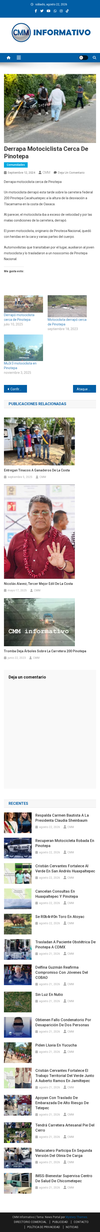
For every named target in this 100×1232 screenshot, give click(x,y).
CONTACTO (81, 1222)
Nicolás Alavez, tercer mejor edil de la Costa (38, 584)
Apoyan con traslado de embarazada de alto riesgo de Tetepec (62, 1103)
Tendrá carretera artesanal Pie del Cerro (64, 1128)
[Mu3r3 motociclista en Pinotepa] (23, 347)
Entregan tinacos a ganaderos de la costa (37, 470)
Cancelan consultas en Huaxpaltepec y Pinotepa (56, 894)
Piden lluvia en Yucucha (56, 1045)
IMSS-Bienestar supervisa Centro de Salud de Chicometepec (63, 1178)
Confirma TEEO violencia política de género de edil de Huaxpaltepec (18, 389)
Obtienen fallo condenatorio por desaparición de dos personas (63, 1022)
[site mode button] (83, 57)
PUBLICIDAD (60, 1222)
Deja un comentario (71, 172)
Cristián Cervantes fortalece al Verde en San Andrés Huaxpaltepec (65, 868)
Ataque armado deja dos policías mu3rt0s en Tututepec (86, 389)
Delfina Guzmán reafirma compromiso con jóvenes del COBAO (61, 972)
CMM (46, 172)
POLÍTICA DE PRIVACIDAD (43, 1227)
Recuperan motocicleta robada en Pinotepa (64, 843)
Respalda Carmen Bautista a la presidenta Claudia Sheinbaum (62, 818)
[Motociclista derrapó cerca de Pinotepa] (67, 306)
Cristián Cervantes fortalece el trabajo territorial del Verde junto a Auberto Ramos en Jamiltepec (64, 1075)
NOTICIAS (72, 1227)
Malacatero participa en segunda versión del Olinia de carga (63, 1153)
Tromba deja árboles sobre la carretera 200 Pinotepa (45, 651)
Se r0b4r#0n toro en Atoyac (60, 916)
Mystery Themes (76, 1217)
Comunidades (16, 164)
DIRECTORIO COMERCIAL (30, 1222)
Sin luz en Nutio (49, 994)
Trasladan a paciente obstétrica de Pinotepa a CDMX (65, 944)
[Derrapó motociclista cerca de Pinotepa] (23, 304)
